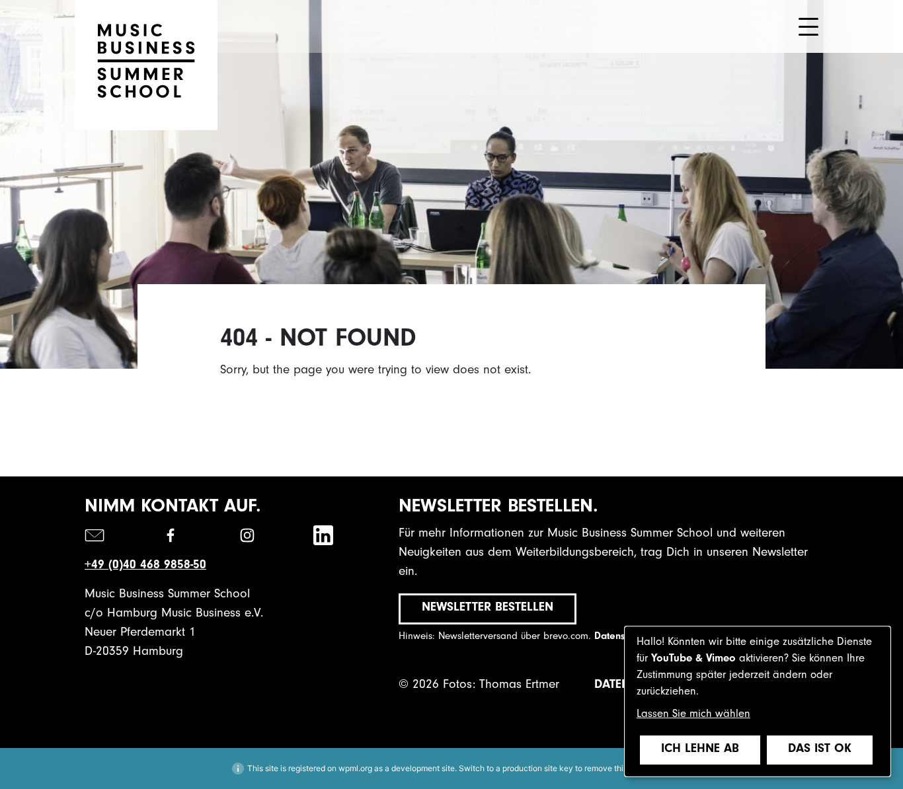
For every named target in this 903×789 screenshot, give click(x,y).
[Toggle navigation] (808, 27)
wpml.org (355, 768)
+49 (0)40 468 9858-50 (145, 566)
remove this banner (619, 768)
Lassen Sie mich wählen (693, 715)
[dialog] (757, 701)
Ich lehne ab (700, 749)
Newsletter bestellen (487, 608)
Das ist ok (819, 749)
